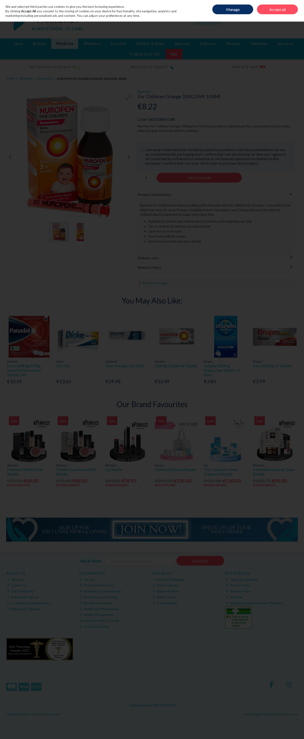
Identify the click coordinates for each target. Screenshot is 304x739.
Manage (233, 9)
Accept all (277, 9)
